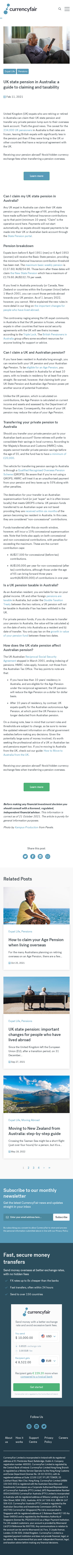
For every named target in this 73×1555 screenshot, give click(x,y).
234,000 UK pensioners (17, 130)
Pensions (22, 71)
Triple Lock (29, 334)
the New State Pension (23, 273)
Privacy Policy (62, 1230)
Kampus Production (26, 827)
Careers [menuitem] (63, 1438)
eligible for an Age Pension (42, 367)
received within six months (41, 511)
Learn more (36, 176)
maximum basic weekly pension (44, 265)
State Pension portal (20, 236)
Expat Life (10, 71)
